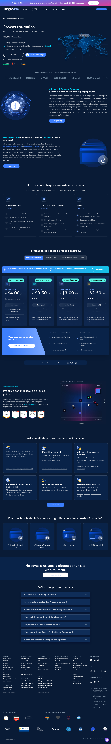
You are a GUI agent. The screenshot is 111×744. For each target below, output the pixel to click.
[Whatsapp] (91, 682)
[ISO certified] (80, 729)
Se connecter (91, 9)
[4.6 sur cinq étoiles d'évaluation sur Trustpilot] (6, 63)
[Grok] (105, 671)
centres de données (31, 147)
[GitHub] (98, 660)
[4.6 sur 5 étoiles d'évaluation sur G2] (15, 63)
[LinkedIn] (91, 660)
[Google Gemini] (98, 671)
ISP (20, 147)
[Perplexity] (94, 671)
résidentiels (7, 147)
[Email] (94, 682)
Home (4, 18)
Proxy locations (12, 18)
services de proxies (30, 404)
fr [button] (69, 9)
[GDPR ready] (93, 729)
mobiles (15, 147)
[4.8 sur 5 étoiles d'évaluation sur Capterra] (23, 63)
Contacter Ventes (79, 9)
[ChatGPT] (91, 671)
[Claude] (101, 671)
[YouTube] (94, 660)
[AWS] (5, 717)
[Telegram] (98, 682)
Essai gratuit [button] (101, 9)
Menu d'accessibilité (9, 739)
